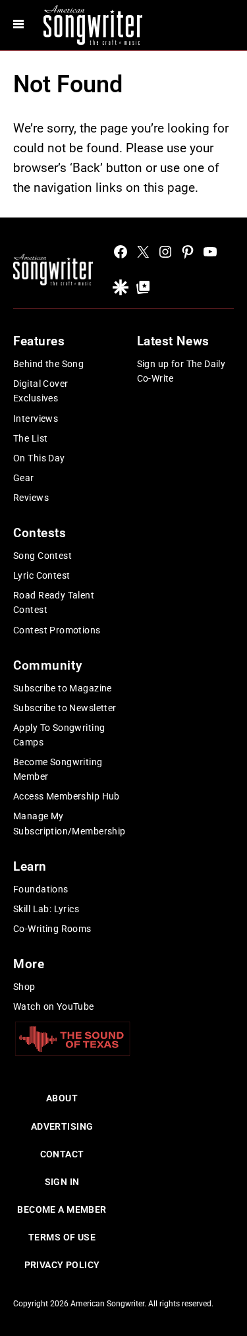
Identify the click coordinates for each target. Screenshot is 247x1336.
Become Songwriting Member (58, 769)
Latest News (173, 341)
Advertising (62, 1126)
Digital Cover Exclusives (40, 390)
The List (30, 438)
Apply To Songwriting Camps (59, 734)
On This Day (39, 458)
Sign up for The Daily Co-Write (181, 371)
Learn (30, 866)
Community (47, 665)
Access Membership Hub (66, 796)
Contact (62, 1154)
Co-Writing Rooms (52, 928)
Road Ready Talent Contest (53, 602)
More (28, 964)
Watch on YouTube (53, 1006)
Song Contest (42, 555)
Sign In (62, 1181)
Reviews (31, 497)
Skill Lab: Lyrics (46, 909)
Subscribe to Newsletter (65, 708)
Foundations (41, 889)
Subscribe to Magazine (62, 688)
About (62, 1098)
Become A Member (61, 1209)
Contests (40, 532)
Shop (24, 986)
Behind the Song (48, 364)
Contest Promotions (57, 630)
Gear (23, 478)
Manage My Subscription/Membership (69, 823)
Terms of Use (62, 1237)
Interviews (35, 418)
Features (39, 341)
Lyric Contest (41, 575)
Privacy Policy (62, 1265)
